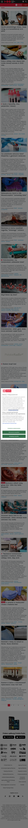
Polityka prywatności (13, 410)
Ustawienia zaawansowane (14, 428)
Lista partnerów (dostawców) (9, 423)
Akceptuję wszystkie (14, 436)
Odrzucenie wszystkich (14, 432)
